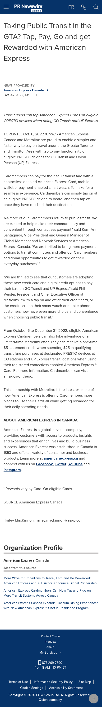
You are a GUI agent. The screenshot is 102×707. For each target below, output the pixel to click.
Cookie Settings (31, 687)
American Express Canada (26, 560)
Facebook (44, 464)
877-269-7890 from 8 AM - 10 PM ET (50, 665)
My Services (48, 652)
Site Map (85, 681)
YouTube (75, 464)
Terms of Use (18, 681)
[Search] (96, 7)
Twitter (60, 464)
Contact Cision (50, 636)
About (50, 647)
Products (50, 642)
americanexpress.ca (61, 458)
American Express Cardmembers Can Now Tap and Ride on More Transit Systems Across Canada (47, 593)
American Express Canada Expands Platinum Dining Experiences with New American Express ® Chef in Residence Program (51, 605)
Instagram (12, 469)
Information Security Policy (53, 681)
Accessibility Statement (66, 687)
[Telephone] (84, 7)
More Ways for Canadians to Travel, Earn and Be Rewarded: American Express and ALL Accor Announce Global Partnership (50, 581)
